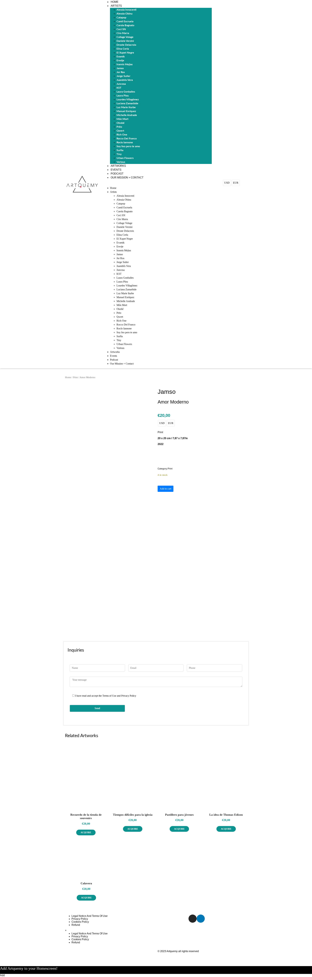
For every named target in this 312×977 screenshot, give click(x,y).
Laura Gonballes (126, 91)
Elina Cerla (123, 48)
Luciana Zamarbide (127, 103)
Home (114, 1)
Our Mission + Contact (127, 177)
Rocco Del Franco (127, 138)
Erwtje (120, 60)
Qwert (120, 130)
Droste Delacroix (126, 45)
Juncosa (121, 84)
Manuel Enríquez (126, 111)
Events (116, 169)
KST (119, 88)
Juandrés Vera (125, 80)
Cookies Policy (80, 921)
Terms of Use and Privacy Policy (119, 695)
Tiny (119, 154)
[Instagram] (192, 919)
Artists (116, 5)
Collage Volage (125, 37)
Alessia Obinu (124, 13)
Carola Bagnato (125, 25)
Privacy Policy (80, 918)
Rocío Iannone (125, 142)
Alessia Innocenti (126, 9)
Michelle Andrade (127, 115)
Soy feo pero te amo (128, 146)
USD (227, 182)
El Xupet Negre (125, 52)
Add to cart (165, 488)
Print (75, 377)
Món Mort (122, 119)
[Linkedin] (201, 919)
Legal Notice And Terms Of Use (90, 916)
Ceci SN (121, 29)
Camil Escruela (125, 21)
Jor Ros (121, 72)
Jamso (120, 68)
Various (121, 162)
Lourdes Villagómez (128, 99)
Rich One (122, 134)
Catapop (121, 17)
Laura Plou (123, 95)
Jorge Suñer (123, 76)
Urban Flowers (125, 158)
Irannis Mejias (125, 64)
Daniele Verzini (125, 41)
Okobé (120, 123)
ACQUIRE (86, 832)
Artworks (118, 165)
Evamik (121, 56)
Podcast (117, 173)
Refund (76, 924)
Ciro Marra (123, 33)
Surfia (120, 150)
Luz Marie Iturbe (126, 107)
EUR (235, 182)
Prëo (119, 127)
